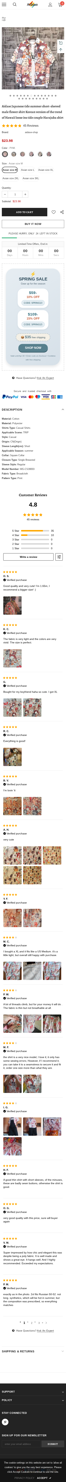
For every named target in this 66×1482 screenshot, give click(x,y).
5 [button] (24, 96)
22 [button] (43, 98)
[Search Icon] (14, 4)
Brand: (5, 132)
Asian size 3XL (31, 178)
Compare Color (53, 84)
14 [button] (55, 96)
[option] (33, 58)
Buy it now (33, 224)
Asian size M (10, 170)
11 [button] (45, 96)
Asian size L (27, 170)
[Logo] (32, 5)
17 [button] (26, 98)
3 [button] (17, 96)
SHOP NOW (33, 347)
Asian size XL (45, 170)
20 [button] (36, 98)
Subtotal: (6, 201)
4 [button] (21, 96)
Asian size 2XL (11, 178)
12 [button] (49, 96)
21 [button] (40, 98)
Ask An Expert (45, 378)
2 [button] (14, 96)
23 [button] (47, 98)
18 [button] (29, 98)
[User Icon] (50, 5)
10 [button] (42, 96)
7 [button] (31, 96)
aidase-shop (31, 132)
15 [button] (19, 98)
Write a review (28, 556)
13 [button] (52, 96)
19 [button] (33, 98)
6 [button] (28, 96)
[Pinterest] (5, 1422)
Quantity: (7, 187)
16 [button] (22, 98)
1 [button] (10, 96)
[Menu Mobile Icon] (4, 4)
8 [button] (35, 96)
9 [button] (38, 96)
